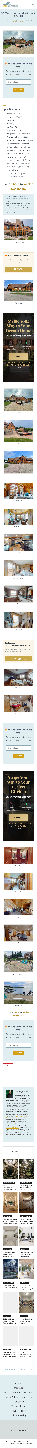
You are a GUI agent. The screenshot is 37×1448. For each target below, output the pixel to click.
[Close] (32, 710)
